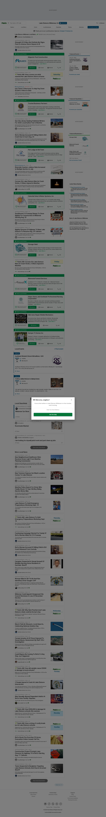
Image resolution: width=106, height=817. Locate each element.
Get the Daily (53, 414)
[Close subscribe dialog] (71, 399)
